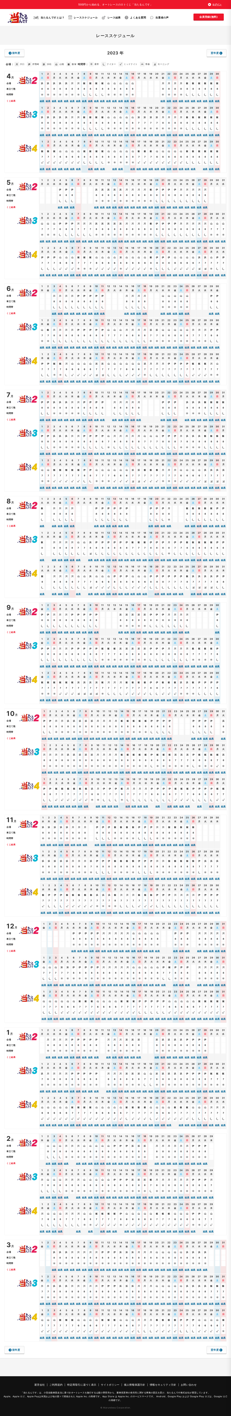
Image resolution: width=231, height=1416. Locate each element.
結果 (42, 101)
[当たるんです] (17, 17)
